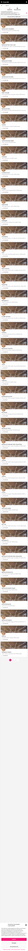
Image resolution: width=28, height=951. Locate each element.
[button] (26, 925)
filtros (24, 13)
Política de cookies (6, 949)
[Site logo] (6, 2)
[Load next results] (27, 16)
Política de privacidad (15, 949)
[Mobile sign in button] (26, 2)
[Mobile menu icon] (1, 2)
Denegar (14, 943)
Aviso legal (23, 949)
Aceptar (14, 939)
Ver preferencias (14, 946)
